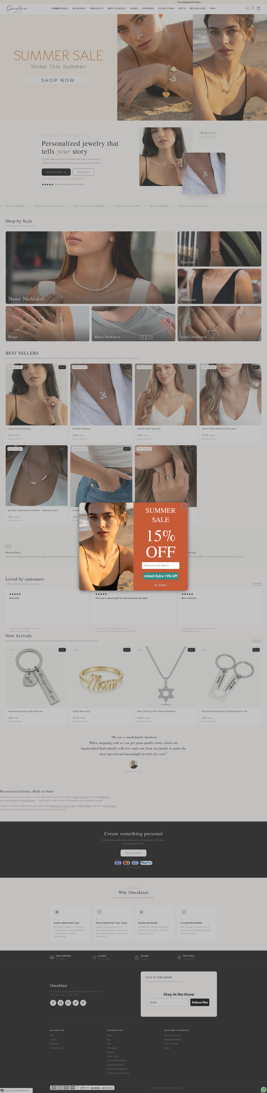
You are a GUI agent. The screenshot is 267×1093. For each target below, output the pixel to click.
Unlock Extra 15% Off (160, 576)
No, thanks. (160, 585)
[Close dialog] (184, 506)
